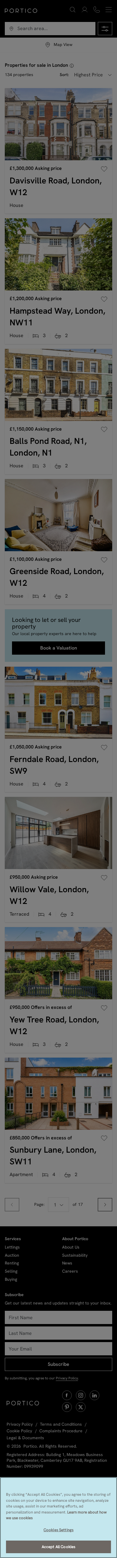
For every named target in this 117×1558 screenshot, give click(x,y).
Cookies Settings (59, 1529)
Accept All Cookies (58, 1546)
